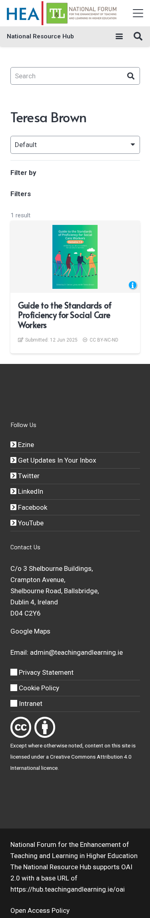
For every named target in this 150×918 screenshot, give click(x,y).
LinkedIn (29, 491)
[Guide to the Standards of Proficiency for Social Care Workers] (75, 257)
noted (75, 745)
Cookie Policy (38, 688)
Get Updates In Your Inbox (56, 460)
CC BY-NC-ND (104, 340)
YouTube (30, 523)
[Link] (20, 727)
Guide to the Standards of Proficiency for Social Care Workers (65, 315)
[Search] (131, 76)
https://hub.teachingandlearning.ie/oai (67, 889)
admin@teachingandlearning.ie (76, 652)
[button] (137, 13)
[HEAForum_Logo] (62, 13)
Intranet (29, 703)
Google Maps (30, 631)
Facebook (31, 507)
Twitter (28, 476)
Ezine (25, 445)
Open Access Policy (40, 910)
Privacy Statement (45, 672)
